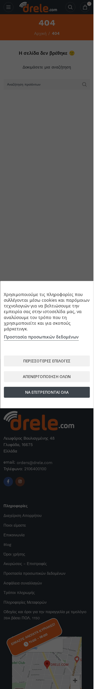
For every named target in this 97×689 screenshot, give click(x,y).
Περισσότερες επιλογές (46, 361)
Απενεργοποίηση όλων (47, 376)
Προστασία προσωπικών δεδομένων (41, 337)
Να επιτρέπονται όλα (47, 392)
